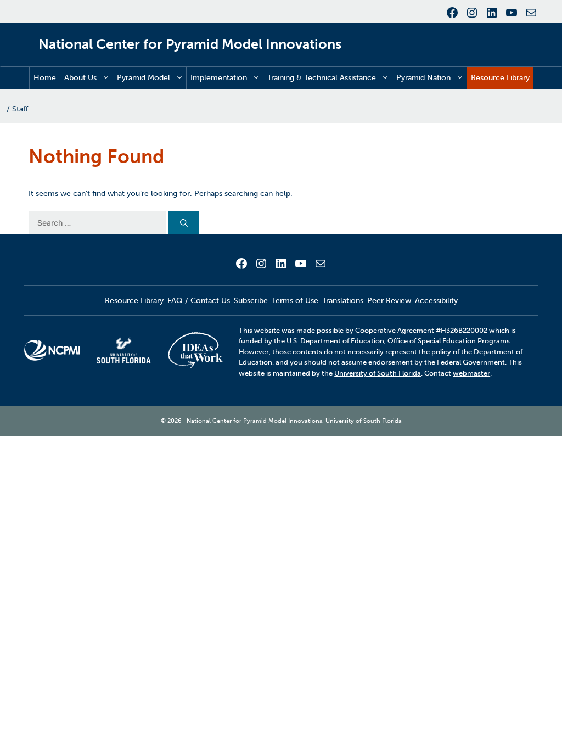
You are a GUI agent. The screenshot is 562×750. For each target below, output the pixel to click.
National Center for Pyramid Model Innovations (189, 44)
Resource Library (500, 77)
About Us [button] (80, 77)
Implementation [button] (218, 77)
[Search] (183, 222)
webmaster (471, 373)
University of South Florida (377, 373)
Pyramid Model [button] (143, 77)
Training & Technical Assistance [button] (321, 77)
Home (44, 77)
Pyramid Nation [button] (423, 77)
